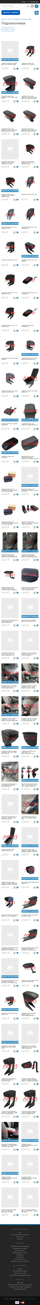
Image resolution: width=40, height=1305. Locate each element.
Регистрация (34, 2)
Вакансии (20, 1239)
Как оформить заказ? (20, 1271)
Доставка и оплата (20, 1273)
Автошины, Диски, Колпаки (20, 1261)
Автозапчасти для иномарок (20, 1246)
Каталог (4, 19)
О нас (20, 1232)
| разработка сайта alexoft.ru (28, 1299)
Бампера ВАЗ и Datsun (20, 1253)
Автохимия (20, 1257)
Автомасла (20, 1255)
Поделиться (7, 29)
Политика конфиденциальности (20, 1275)
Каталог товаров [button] (10, 13)
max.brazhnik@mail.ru (20, 1289)
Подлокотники (26, 19)
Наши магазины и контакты (20, 1234)
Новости (20, 1269)
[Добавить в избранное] (14, 69)
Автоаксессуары (20, 1259)
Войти (24, 2)
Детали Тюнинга (14, 19)
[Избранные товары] (32, 6)
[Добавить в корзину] (17, 69)
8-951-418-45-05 (19, 1285)
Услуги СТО (20, 1237)
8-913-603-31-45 (14, 1287)
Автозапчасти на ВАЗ (20, 1248)
